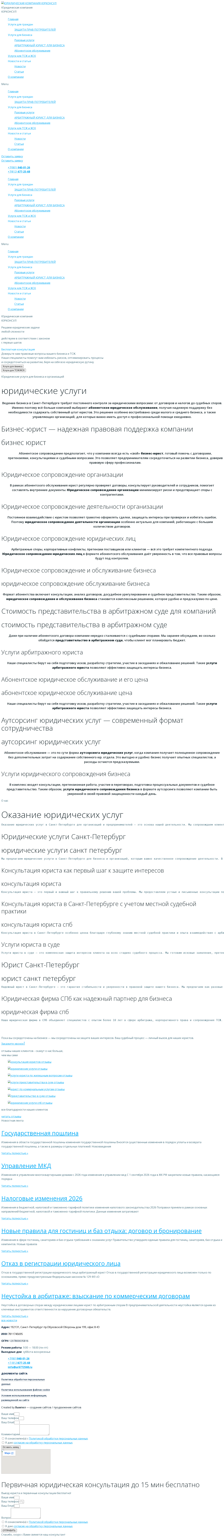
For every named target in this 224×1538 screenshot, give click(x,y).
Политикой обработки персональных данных (58, 1438)
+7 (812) (19, 1363)
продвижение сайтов (67, 1407)
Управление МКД (26, 1166)
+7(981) (19, 167)
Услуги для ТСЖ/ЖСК (14, 370)
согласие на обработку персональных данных (43, 1442)
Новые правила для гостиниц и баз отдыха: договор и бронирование (101, 1231)
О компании (16, 77)
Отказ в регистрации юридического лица (61, 1263)
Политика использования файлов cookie (25, 1389)
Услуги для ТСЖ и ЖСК (22, 56)
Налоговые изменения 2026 (41, 1198)
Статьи (19, 71)
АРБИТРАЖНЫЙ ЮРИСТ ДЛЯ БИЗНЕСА (39, 45)
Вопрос (6, 1517)
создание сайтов (40, 1407)
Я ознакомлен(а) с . (46, 1438)
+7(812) (19, 171)
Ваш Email (7, 1422)
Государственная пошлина (40, 1133)
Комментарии (10, 1434)
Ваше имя (7, 1414)
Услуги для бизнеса (12, 366)
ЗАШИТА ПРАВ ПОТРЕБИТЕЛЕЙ (35, 29)
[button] (12, 156)
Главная (13, 19)
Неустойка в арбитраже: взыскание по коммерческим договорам (95, 1296)
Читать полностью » (14, 1153)
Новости (20, 66)
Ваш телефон (10, 1418)
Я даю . (39, 1442)
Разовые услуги (24, 40)
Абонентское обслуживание (32, 50)
